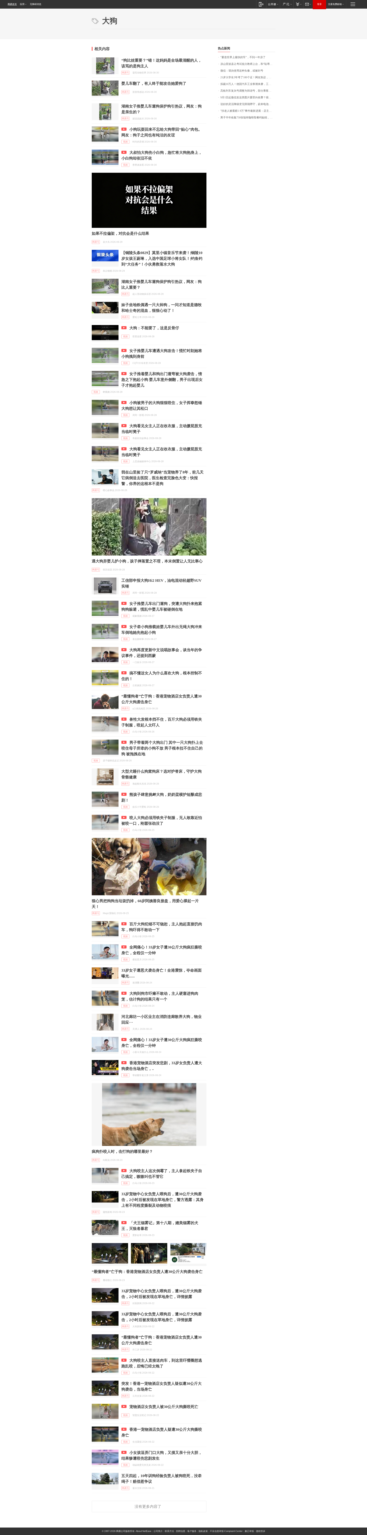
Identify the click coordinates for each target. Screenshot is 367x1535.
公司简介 (158, 1531)
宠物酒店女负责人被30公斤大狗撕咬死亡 (163, 1407)
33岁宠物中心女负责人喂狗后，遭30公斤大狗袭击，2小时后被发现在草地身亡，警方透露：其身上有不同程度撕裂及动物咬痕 (162, 1199)
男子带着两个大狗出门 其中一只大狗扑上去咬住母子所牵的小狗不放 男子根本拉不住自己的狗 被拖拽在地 (162, 748)
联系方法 (169, 1531)
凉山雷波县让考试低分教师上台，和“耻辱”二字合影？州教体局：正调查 (247, 64)
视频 (125, 141)
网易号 (125, 72)
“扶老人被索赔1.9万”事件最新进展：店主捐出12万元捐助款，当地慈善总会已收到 (247, 110)
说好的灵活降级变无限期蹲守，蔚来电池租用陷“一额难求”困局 (247, 104)
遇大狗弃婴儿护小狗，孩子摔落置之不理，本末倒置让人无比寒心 (147, 561)
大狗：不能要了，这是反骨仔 (154, 328)
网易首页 (12, 4)
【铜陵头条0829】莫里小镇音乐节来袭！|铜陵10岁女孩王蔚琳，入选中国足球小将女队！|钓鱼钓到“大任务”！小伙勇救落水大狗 (161, 258)
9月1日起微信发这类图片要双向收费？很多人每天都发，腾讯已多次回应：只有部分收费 (247, 97)
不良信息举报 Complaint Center (226, 1531)
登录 (319, 4)
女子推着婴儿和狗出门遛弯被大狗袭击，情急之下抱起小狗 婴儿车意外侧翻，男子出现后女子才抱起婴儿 (162, 379)
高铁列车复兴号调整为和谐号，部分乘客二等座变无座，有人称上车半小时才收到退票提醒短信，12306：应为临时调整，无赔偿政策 (247, 90)
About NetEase (143, 1531)
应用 (22, 4)
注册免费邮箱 (335, 4)
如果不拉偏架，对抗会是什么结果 (120, 233)
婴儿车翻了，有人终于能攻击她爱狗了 (153, 83)
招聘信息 (180, 1531)
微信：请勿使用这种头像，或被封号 (241, 70)
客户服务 (191, 1531)
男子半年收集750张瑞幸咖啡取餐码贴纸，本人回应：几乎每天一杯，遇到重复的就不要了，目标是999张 (247, 117)
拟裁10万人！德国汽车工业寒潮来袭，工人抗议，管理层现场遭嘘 (247, 84)
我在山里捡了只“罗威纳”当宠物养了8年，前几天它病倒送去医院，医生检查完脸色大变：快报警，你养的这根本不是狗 (162, 478)
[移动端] (261, 4)
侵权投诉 (260, 1531)
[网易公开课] (273, 4)
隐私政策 (203, 1531)
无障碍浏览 (35, 4)
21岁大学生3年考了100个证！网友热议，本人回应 (247, 77)
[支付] (298, 4)
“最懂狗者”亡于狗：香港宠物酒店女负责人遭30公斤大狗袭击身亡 (147, 1271)
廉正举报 (249, 1531)
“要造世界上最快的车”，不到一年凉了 (243, 57)
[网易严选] (286, 4)
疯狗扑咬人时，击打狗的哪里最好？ (122, 1151)
